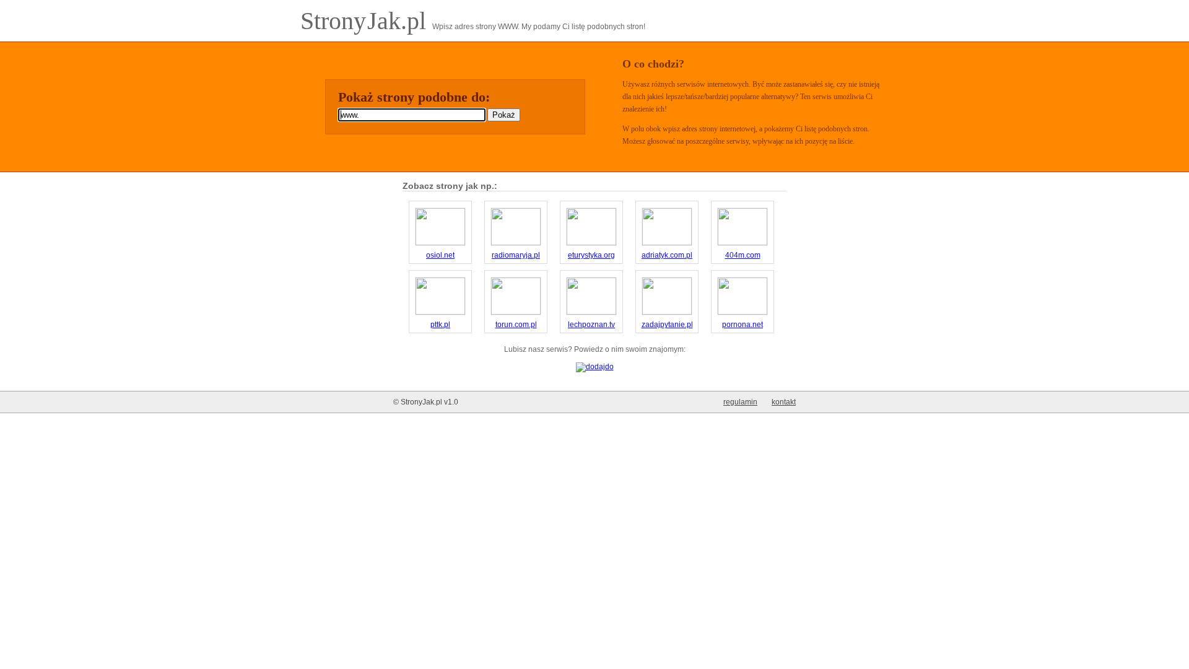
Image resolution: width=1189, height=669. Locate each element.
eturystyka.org (591, 255)
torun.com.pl (516, 324)
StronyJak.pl (366, 21)
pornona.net (742, 324)
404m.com (742, 255)
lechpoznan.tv (591, 324)
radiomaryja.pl (516, 255)
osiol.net (440, 255)
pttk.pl (440, 324)
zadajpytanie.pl (667, 324)
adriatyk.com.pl (667, 255)
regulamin (740, 402)
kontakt (784, 402)
